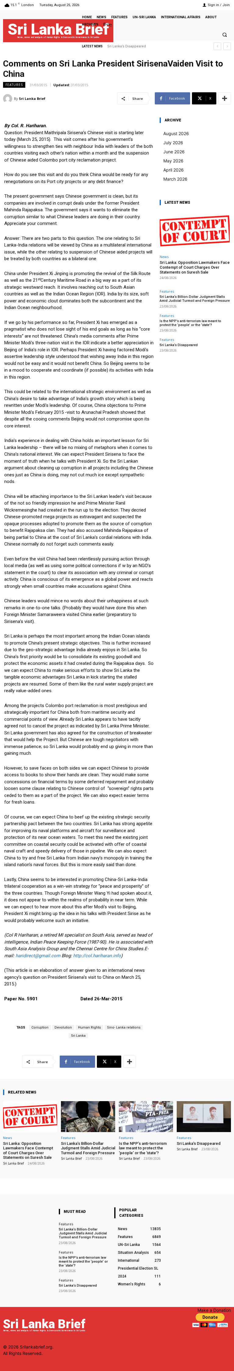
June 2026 (174, 151)
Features (14, 85)
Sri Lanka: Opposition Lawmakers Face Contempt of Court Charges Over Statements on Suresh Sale (195, 267)
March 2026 (175, 179)
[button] (224, 34)
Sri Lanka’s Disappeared (126, 46)
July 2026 (173, 142)
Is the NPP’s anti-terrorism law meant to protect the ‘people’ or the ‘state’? (190, 323)
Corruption (39, 1027)
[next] (227, 46)
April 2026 (173, 169)
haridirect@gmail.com (38, 955)
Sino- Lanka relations (123, 1027)
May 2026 (173, 160)
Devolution (63, 1027)
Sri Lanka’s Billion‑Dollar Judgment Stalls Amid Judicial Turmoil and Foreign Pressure (195, 299)
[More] (224, 98)
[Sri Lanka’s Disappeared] (204, 1116)
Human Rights (89, 1027)
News (164, 256)
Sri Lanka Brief (32, 98)
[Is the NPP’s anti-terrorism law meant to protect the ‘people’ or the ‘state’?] (146, 1116)
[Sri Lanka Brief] (8, 98)
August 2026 (176, 133)
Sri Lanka (78, 1036)
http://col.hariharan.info (97, 955)
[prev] (217, 46)
